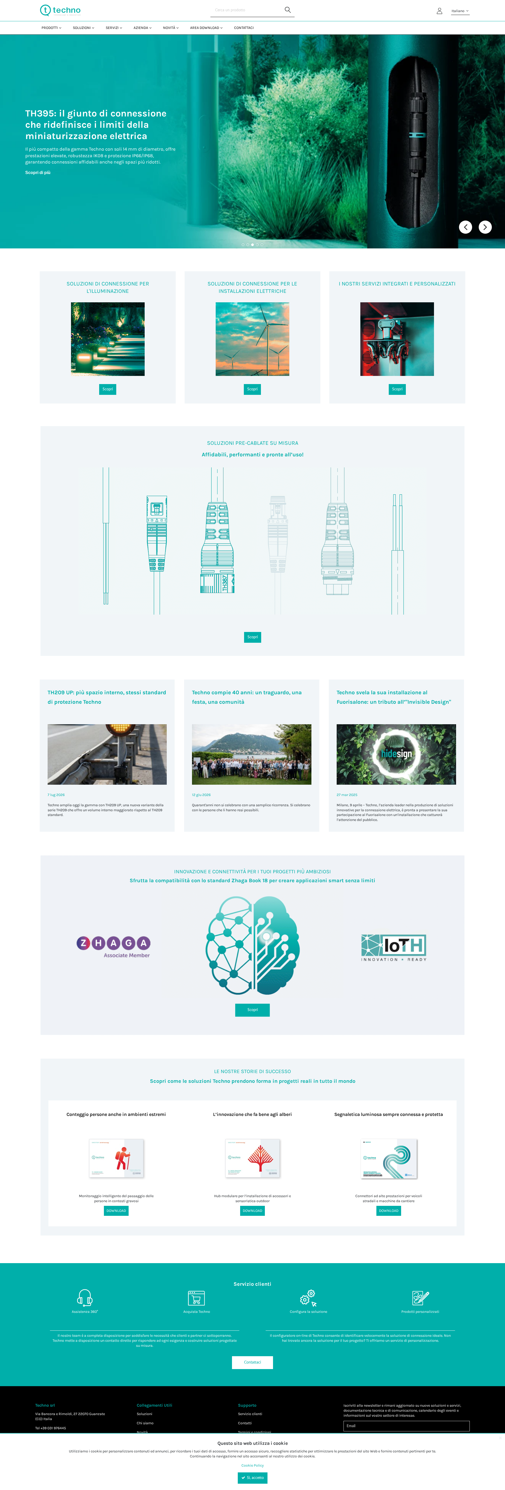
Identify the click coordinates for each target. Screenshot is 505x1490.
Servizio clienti (250, 1414)
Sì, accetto (255, 1478)
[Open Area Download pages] (223, 27)
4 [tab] (257, 244)
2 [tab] (247, 244)
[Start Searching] (288, 10)
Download (116, 1210)
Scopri (108, 389)
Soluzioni (144, 1414)
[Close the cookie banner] (500, 1438)
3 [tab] (252, 244)
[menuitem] (51, 27)
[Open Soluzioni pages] (95, 27)
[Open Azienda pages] (152, 27)
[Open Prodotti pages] (62, 27)
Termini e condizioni (254, 1432)
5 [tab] (262, 244)
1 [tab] (243, 244)
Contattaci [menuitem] (244, 27)
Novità (142, 1432)
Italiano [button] (458, 11)
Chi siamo (145, 1423)
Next (485, 227)
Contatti (245, 1423)
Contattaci (252, 1362)
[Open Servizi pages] (123, 27)
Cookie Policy (252, 1465)
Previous (465, 227)
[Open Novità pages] (179, 27)
